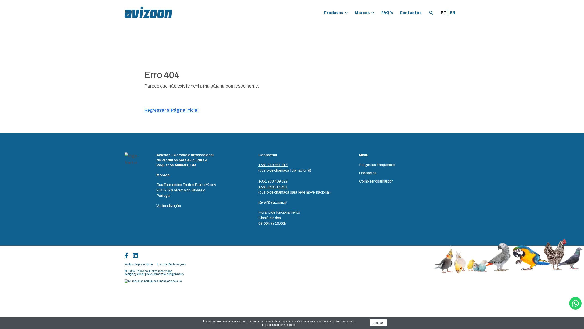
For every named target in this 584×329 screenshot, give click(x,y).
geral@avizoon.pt (272, 202)
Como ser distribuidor (376, 181)
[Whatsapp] (575, 303)
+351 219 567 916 (273, 165)
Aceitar (378, 322)
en (452, 13)
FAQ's (387, 13)
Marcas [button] (362, 12)
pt (443, 13)
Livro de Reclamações (171, 264)
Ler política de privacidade (278, 324)
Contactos (410, 13)
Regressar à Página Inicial (171, 110)
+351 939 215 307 (273, 187)
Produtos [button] (333, 12)
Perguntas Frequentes (377, 165)
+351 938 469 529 (273, 181)
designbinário (175, 274)
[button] (431, 13)
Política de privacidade (139, 264)
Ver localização (168, 206)
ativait (140, 274)
